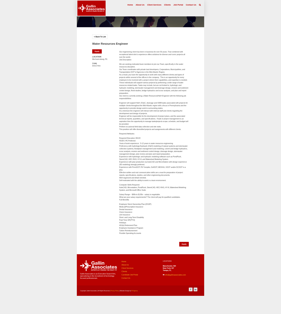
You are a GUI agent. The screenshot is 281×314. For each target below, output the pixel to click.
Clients (124, 271)
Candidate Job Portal (130, 275)
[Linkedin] (195, 289)
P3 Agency (134, 291)
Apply (97, 51)
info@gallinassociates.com (175, 275)
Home (124, 261)
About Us (125, 265)
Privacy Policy (115, 291)
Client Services (127, 268)
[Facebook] (191, 289)
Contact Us (126, 278)
